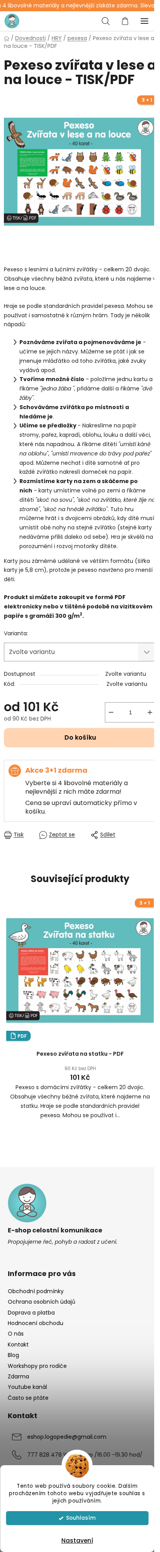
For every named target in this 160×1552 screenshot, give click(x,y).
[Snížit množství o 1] (111, 712)
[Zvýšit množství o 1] (150, 712)
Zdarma (18, 1376)
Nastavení (77, 1540)
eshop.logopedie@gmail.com (66, 1437)
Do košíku (80, 737)
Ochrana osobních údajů (41, 1302)
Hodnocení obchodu (35, 1323)
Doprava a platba (31, 1312)
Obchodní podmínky (36, 1291)
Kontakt (18, 1344)
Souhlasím (81, 1518)
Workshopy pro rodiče (37, 1366)
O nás (16, 1334)
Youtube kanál (27, 1387)
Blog (13, 1355)
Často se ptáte (28, 1398)
